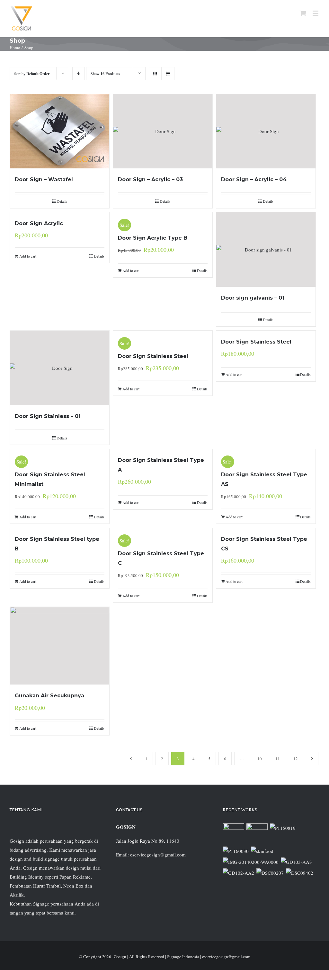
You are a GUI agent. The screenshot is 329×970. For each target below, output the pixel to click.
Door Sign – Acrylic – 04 (254, 179)
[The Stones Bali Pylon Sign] (283, 827)
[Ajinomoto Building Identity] (234, 834)
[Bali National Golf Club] (296, 861)
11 (277, 759)
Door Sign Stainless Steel (153, 356)
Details (62, 201)
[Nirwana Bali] (257, 834)
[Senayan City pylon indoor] (270, 872)
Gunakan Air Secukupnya (49, 696)
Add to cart (27, 256)
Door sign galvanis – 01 (252, 298)
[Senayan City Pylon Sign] (300, 872)
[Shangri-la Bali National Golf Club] (239, 872)
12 (295, 759)
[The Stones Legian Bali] (236, 851)
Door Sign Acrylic (39, 223)
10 (259, 759)
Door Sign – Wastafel (44, 179)
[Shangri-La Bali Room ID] (251, 861)
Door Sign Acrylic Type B (152, 238)
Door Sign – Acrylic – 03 (150, 179)
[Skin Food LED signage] (262, 851)
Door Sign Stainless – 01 (48, 416)
